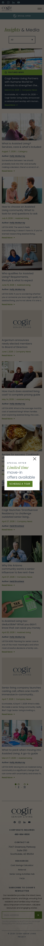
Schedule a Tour (19, 483)
